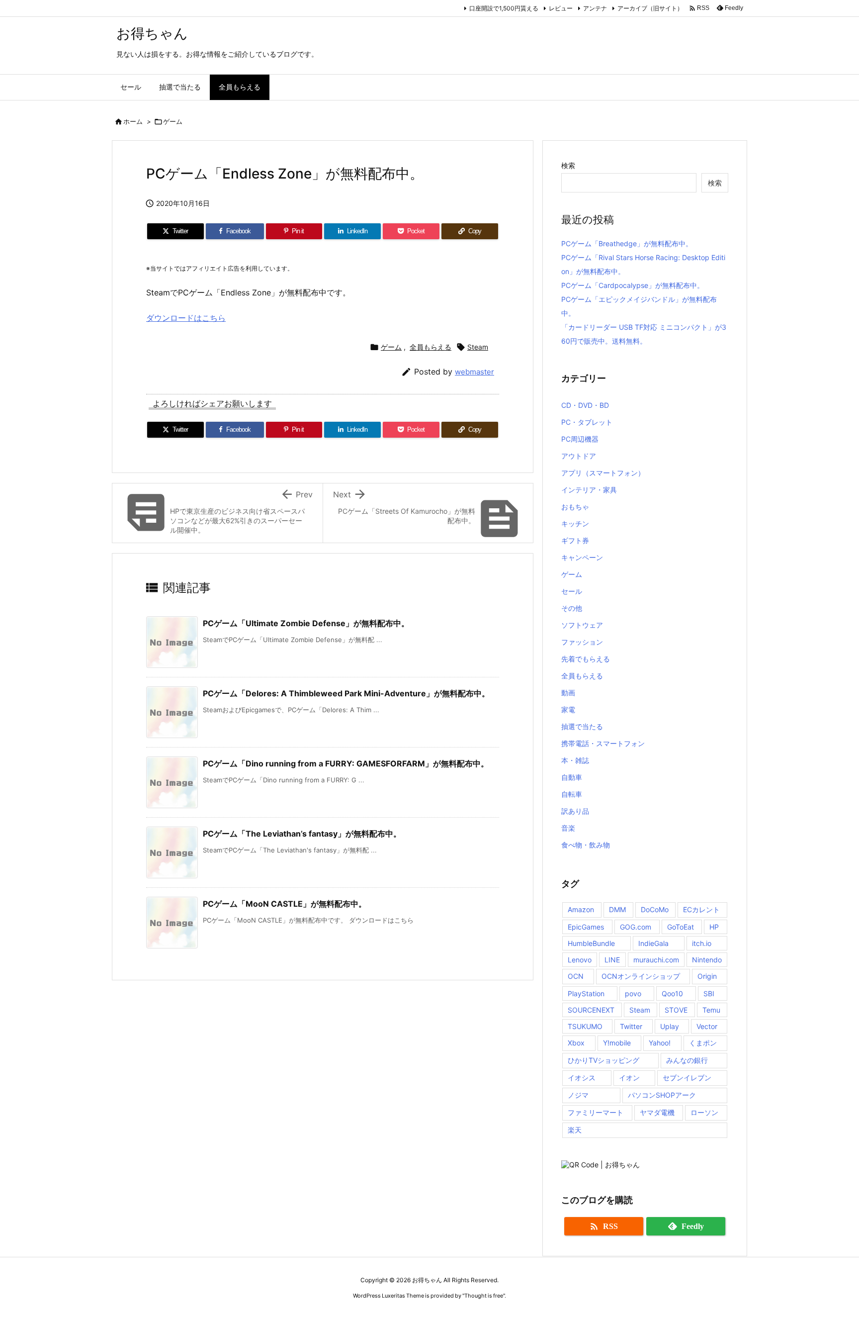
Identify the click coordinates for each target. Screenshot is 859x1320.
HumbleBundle (591, 943)
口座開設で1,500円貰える (503, 8)
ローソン (704, 1112)
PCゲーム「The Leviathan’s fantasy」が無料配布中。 (302, 834)
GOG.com (635, 927)
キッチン (575, 523)
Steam (477, 347)
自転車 (571, 794)
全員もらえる (430, 347)
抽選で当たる (582, 726)
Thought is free (483, 1295)
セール (571, 591)
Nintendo (707, 959)
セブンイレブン (687, 1077)
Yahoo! (660, 1042)
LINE (612, 959)
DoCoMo (655, 909)
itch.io (701, 943)
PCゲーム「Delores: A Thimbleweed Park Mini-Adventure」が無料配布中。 (346, 693)
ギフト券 (575, 540)
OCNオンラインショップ (640, 976)
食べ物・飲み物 (585, 845)
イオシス (582, 1077)
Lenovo (580, 959)
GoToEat (680, 927)
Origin (707, 976)
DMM (617, 909)
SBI (708, 993)
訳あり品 (575, 811)
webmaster (474, 372)
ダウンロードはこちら (186, 318)
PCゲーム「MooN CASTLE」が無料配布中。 (284, 904)
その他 (571, 608)
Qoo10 (672, 993)
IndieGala (653, 943)
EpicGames (586, 927)
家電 (568, 709)
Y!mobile (617, 1042)
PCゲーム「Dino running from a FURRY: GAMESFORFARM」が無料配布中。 (346, 763)
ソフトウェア (582, 625)
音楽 (568, 828)
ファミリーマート (595, 1112)
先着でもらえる (585, 659)
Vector (706, 1026)
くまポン (703, 1042)
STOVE (676, 1010)
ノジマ (578, 1095)
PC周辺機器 (580, 439)
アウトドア (578, 456)
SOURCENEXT (591, 1010)
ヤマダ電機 (657, 1112)
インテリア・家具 (589, 489)
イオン (629, 1077)
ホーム (133, 121)
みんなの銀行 (687, 1060)
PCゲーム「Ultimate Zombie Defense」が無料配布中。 (306, 623)
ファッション (582, 642)
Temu (711, 1010)
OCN (576, 976)
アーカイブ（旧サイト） (650, 8)
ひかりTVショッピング (603, 1060)
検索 (568, 165)
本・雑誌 (575, 760)
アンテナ (595, 8)
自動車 (571, 777)
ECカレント (701, 909)
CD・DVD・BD (585, 405)
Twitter (631, 1026)
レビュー (561, 8)
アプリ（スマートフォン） (603, 473)
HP (714, 927)
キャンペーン (582, 557)
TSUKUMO (585, 1026)
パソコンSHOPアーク (662, 1095)
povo (633, 993)
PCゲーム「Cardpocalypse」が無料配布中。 (632, 285)
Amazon (581, 909)
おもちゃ (575, 506)
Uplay (669, 1026)
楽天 (575, 1130)
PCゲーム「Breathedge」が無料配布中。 (626, 243)
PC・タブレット (586, 422)
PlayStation (586, 993)
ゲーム (172, 121)
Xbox (576, 1042)
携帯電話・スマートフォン (603, 743)
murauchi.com (656, 959)
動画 (568, 692)
